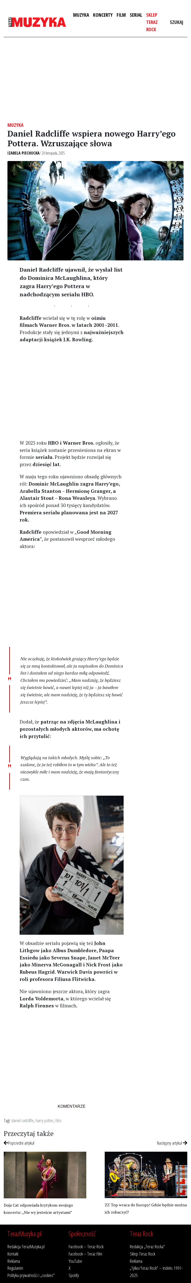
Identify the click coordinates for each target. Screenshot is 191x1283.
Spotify (74, 1275)
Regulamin (15, 1268)
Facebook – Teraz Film (85, 1253)
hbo (58, 1120)
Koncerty (103, 14)
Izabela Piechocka (23, 153)
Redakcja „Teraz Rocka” (147, 1246)
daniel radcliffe (22, 1120)
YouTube (75, 1261)
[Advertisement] (95, 80)
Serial (136, 14)
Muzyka (81, 14)
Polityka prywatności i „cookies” (31, 1275)
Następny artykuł (170, 1142)
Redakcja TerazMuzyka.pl (26, 1246)
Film (121, 14)
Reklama (13, 1261)
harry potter (44, 1120)
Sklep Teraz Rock (152, 22)
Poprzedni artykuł (21, 1142)
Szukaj (176, 22)
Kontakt (12, 1253)
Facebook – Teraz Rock (86, 1246)
